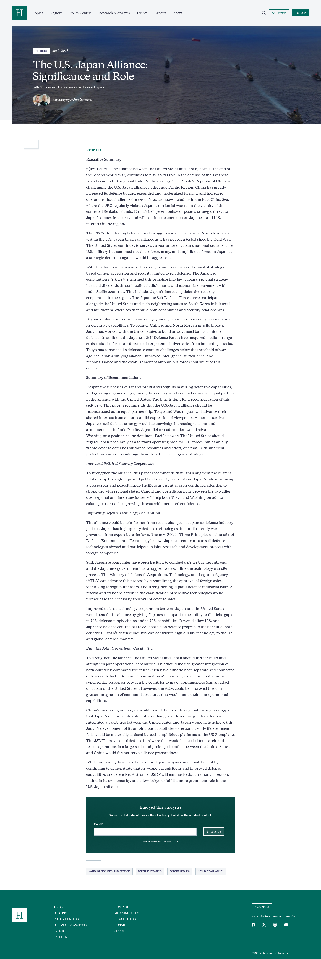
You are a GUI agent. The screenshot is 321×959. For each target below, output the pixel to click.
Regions (56, 13)
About (177, 13)
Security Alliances (210, 871)
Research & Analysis (114, 13)
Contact (121, 907)
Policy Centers (81, 13)
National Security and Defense (109, 871)
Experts (160, 13)
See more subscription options (160, 841)
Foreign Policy (180, 871)
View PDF (95, 150)
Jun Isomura (82, 100)
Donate (120, 925)
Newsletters (125, 919)
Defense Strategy (150, 871)
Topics (38, 13)
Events (142, 13)
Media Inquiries (126, 913)
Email (98, 824)
